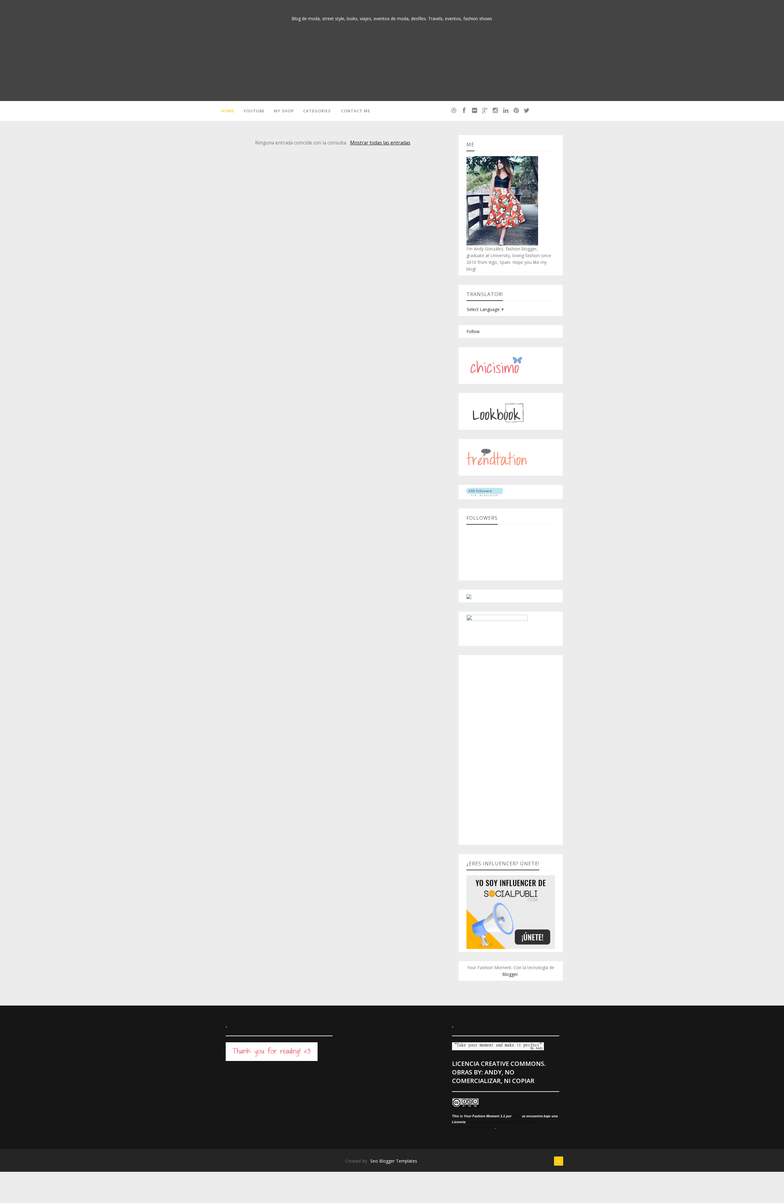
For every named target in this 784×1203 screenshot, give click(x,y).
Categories (317, 111)
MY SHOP (284, 111)
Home (227, 111)
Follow (473, 331)
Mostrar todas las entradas (380, 143)
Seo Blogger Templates (393, 1161)
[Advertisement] (510, 750)
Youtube (254, 111)
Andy (516, 1116)
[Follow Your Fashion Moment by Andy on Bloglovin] (484, 492)
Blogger (510, 974)
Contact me (355, 111)
